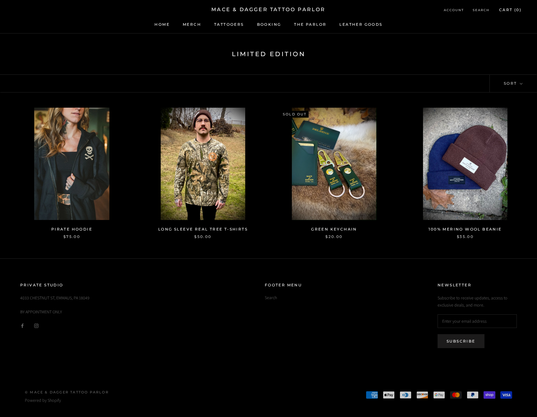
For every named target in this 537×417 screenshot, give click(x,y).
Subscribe (461, 341)
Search (481, 10)
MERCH (192, 24)
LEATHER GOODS (360, 24)
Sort (511, 83)
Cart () (510, 9)
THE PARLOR (310, 24)
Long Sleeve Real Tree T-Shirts (203, 229)
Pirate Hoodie (71, 229)
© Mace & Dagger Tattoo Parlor (67, 392)
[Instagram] (36, 325)
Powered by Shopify (43, 400)
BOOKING (269, 24)
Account (454, 10)
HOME (162, 24)
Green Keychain (334, 229)
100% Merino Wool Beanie (465, 229)
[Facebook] (22, 325)
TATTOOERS (229, 24)
